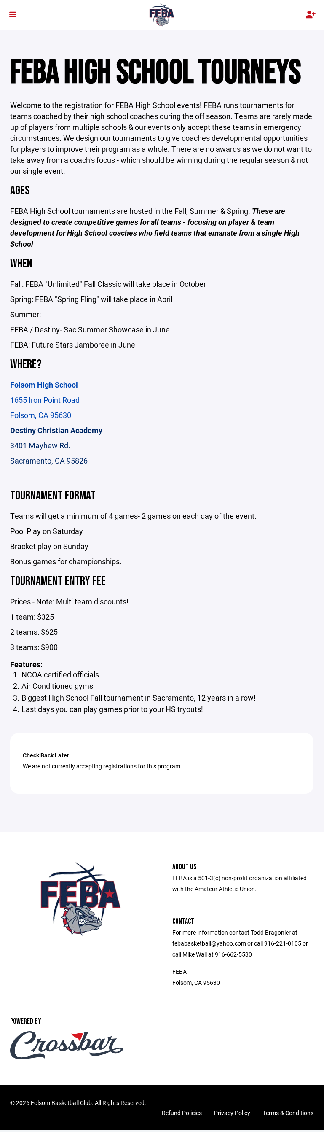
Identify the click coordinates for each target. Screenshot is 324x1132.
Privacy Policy (232, 1113)
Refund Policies (182, 1113)
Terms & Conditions (287, 1113)
